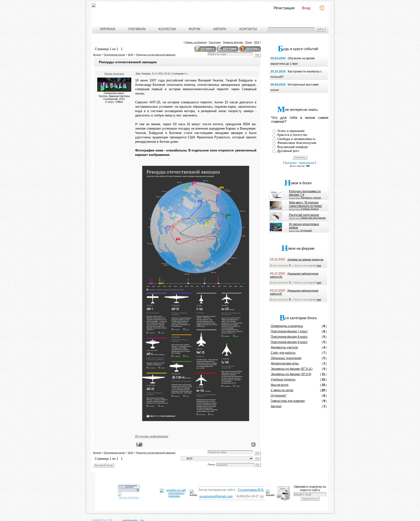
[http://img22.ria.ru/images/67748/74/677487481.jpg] (195, 291)
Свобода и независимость (296, 139)
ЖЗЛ (130, 54)
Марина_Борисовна (114, 73)
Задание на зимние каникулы (305, 259)
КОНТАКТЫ (249, 29)
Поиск (248, 42)
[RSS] (321, 9)
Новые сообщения (196, 42)
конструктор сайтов (130, 520)
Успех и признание (291, 131)
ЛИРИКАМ (107, 29)
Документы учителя (311, 197)
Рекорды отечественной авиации (155, 54)
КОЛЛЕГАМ (167, 29)
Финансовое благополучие (296, 143)
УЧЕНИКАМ (136, 29)
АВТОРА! (219, 29)
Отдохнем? (306, 230)
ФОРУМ (194, 29)
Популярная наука (114, 54)
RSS (256, 42)
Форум (97, 54)
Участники (215, 42)
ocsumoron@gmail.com (216, 496)
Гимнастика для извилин (313, 218)
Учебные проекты (310, 209)
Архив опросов (307, 162)
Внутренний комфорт (292, 147)
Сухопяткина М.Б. (251, 490)
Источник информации (151, 436)
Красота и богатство (292, 135)
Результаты (291, 162)
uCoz (142, 520)
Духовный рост (288, 151)
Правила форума (233, 42)
